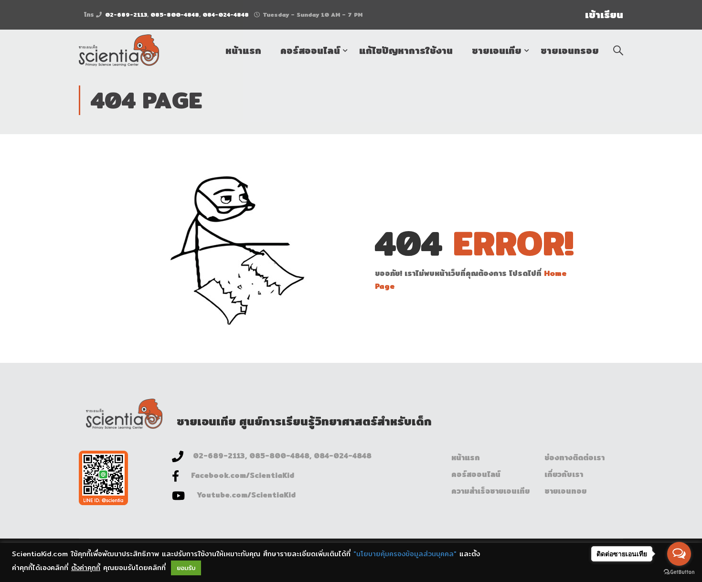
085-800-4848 (174, 14)
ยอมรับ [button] (186, 567)
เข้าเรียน (604, 15)
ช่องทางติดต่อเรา (574, 458)
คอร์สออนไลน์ (310, 50)
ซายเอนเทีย (496, 50)
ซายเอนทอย (565, 491)
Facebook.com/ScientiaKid (242, 475)
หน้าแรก (243, 50)
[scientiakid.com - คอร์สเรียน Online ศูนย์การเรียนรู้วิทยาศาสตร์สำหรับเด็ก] (119, 50)
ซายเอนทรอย (570, 50)
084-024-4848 (225, 14)
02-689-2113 (126, 14)
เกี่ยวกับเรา (563, 474)
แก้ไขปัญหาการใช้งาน (406, 50)
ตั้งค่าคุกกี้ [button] (85, 567)
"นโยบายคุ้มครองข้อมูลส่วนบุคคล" (405, 553)
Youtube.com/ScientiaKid (246, 494)
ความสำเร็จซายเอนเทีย (490, 491)
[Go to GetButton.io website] (679, 572)
